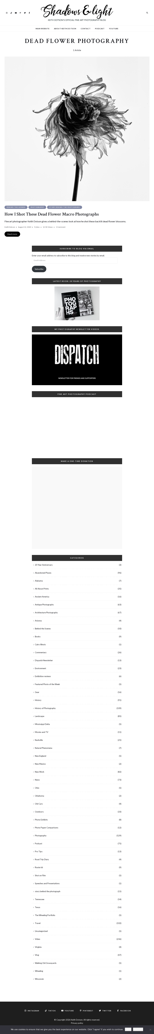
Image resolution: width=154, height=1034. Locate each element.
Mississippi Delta (42, 724)
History (38, 700)
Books (37, 636)
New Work (39, 772)
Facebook (29, 13)
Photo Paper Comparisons (46, 827)
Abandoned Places (43, 573)
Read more (138, 1029)
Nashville (39, 740)
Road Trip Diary (42, 859)
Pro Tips (38, 851)
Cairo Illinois (40, 644)
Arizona (38, 620)
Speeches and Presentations (47, 883)
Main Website (42, 29)
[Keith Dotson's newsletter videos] (77, 359)
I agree (128, 1029)
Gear (37, 692)
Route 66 (39, 867)
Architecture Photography (46, 612)
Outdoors (39, 812)
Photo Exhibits (41, 819)
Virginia (38, 947)
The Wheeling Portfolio (45, 915)
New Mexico (40, 764)
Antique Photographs (44, 604)
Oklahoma (39, 796)
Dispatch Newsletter (44, 660)
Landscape (39, 716)
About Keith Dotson (65, 29)
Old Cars (39, 804)
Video (37, 939)
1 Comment (60, 227)
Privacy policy (77, 1023)
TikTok (11, 13)
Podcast (100, 29)
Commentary (40, 652)
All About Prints (42, 588)
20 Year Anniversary (44, 565)
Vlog (37, 955)
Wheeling (39, 971)
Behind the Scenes (16, 207)
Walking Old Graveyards (45, 963)
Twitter (25, 13)
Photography (37, 207)
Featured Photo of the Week (47, 684)
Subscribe (39, 269)
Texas (37, 907)
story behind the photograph (64, 207)
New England (40, 756)
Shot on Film (40, 875)
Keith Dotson (10, 227)
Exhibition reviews (43, 676)
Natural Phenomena (43, 748)
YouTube (16, 13)
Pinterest (20, 13)
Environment (40, 668)
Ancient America (42, 596)
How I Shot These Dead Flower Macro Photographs (52, 214)
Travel (37, 923)
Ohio (37, 788)
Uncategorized (41, 931)
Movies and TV (41, 732)
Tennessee (39, 899)
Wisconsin (39, 979)
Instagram (7, 13)
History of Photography (45, 708)
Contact (86, 29)
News (37, 780)
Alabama (39, 581)
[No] (150, 1029)
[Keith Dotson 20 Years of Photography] (77, 303)
